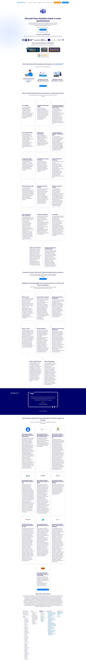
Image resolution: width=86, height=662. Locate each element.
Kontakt (47, 2)
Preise (44, 2)
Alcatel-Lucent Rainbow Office (43, 618)
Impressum (58, 614)
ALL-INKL (42, 619)
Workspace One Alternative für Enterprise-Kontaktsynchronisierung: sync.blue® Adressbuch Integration (51, 627)
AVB (57, 615)
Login (51, 2)
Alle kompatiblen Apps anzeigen (43, 589)
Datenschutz (59, 615)
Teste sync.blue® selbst (43, 410)
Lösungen (30, 2)
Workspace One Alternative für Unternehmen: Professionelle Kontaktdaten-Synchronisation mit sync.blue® (52, 619)
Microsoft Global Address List (43, 614)
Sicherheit (34, 2)
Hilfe (58, 616)
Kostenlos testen (65, 2)
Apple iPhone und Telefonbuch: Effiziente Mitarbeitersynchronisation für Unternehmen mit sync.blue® (52, 623)
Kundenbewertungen (60, 613)
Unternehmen (39, 2)
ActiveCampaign (43, 615)
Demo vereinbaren (57, 2)
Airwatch (42, 616)
